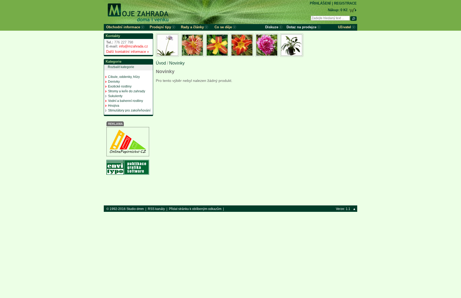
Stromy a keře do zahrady (126, 91)
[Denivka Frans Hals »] (217, 45)
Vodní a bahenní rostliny (125, 101)
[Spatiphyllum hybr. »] (291, 45)
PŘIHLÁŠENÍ (320, 3)
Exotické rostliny (120, 86)
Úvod (161, 63)
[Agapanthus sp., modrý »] (167, 45)
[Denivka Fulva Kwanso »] (192, 45)
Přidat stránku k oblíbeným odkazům (195, 209)
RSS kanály (156, 209)
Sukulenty (115, 96)
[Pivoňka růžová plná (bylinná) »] (266, 45)
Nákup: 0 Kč (338, 10)
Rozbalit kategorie (121, 67)
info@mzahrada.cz (133, 46)
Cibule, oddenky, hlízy (124, 77)
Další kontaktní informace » (126, 52)
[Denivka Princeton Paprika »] (242, 45)
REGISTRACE (345, 3)
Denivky (114, 82)
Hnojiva (113, 106)
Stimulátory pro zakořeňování (129, 110)
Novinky (177, 63)
